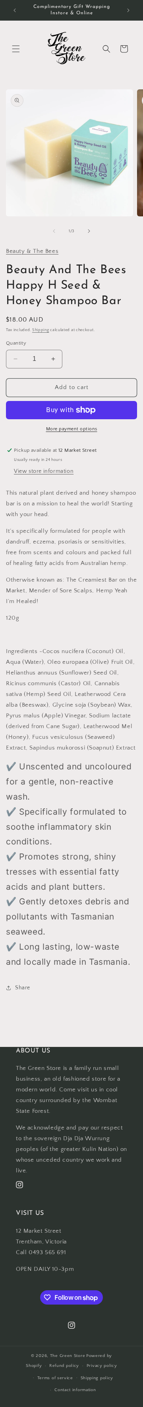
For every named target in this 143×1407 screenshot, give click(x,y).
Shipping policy (97, 1378)
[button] (16, 49)
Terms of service (55, 1378)
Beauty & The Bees (32, 251)
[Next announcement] (128, 10)
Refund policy (64, 1365)
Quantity (16, 343)
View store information (43, 471)
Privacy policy (102, 1365)
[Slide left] (54, 231)
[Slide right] (89, 231)
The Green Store (67, 1355)
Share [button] (22, 988)
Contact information (75, 1390)
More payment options (71, 429)
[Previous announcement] (14, 10)
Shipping (40, 330)
